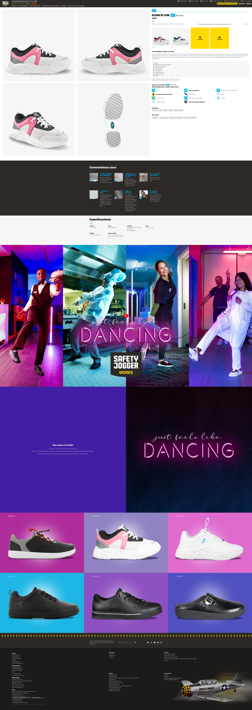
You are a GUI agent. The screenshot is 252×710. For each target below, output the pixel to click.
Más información (183, 1)
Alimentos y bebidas (178, 110)
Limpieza (165, 110)
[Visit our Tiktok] (161, 642)
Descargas (155, 115)
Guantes (63, 6)
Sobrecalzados (23, 6)
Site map (33, 704)
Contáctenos (205, 1)
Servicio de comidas (157, 110)
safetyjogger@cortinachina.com (20, 702)
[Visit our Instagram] (151, 642)
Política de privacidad (40, 704)
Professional (112, 655)
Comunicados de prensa (115, 687)
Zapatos (14, 6)
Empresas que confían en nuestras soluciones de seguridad (124, 678)
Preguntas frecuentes (114, 689)
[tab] (200, 108)
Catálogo (166, 660)
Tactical (111, 657)
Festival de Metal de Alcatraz (171, 679)
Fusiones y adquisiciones (115, 681)
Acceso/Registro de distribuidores (228, 3)
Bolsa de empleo (195, 1)
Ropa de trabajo (35, 6)
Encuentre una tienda (217, 1)
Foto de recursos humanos (190, 117)
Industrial (111, 653)
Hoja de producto (164, 117)
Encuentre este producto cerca (160, 79)
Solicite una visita (174, 79)
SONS (165, 674)
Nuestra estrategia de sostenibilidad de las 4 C (120, 686)
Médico (170, 110)
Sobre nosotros (113, 674)
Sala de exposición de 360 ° (232, 1)
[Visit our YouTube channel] (154, 642)
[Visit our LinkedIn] (158, 642)
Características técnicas (170, 653)
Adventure (242, 3)
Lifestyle (248, 3)
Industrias (155, 108)
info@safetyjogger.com (18, 663)
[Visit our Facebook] (148, 642)
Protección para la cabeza (50, 6)
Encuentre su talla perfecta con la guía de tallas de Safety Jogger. (180, 658)
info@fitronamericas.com (18, 675)
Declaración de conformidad (176, 117)
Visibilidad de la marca (114, 690)
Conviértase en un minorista (116, 682)
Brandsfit (166, 676)
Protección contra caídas (75, 6)
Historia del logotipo (114, 684)
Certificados (155, 117)
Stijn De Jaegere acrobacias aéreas (172, 678)
